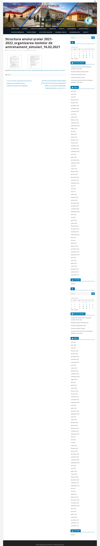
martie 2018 (74, 266)
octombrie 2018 (75, 252)
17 (79, 55)
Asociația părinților (17, 32)
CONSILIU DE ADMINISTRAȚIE (38, 28)
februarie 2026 (74, 100)
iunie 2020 (73, 214)
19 (86, 55)
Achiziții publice (84, 28)
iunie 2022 (73, 166)
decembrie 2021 (75, 177)
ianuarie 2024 (74, 143)
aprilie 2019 (74, 243)
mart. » (76, 59)
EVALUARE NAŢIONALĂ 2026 (78, 74)
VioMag (41, 544)
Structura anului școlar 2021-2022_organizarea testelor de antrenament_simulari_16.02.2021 (38, 70)
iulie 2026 (73, 91)
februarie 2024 (74, 140)
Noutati (9, 74)
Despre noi (52, 28)
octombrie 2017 (75, 275)
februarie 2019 (74, 246)
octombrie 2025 (75, 111)
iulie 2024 (73, 131)
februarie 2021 (74, 197)
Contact (85, 32)
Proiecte (61, 28)
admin (8, 50)
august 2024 (74, 128)
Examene (24, 28)
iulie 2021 (73, 186)
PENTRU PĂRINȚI (31, 32)
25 (83, 57)
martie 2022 (74, 168)
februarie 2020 (74, 226)
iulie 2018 (73, 257)
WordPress (61, 544)
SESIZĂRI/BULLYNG (75, 32)
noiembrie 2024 (75, 123)
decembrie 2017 (75, 269)
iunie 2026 (73, 94)
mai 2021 (73, 191)
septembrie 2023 (75, 151)
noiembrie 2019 (75, 231)
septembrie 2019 (75, 234)
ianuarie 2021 (74, 200)
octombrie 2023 (75, 148)
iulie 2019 (73, 237)
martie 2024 (74, 137)
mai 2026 (73, 97)
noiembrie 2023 (75, 145)
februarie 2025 (74, 120)
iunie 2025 (73, 114)
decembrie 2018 (75, 249)
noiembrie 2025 (75, 108)
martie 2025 (74, 117)
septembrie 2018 (75, 254)
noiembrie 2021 (75, 180)
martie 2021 (74, 194)
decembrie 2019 (75, 229)
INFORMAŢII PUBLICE (60, 32)
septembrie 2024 (75, 125)
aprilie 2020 (74, 220)
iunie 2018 (73, 260)
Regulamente (72, 28)
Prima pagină (15, 28)
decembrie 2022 (75, 160)
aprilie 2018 (74, 263)
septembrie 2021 (75, 183)
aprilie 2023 (74, 157)
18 (83, 55)
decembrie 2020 (75, 203)
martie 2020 (74, 223)
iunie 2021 (73, 188)
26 (86, 57)
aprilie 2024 (74, 134)
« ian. (72, 59)
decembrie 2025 (75, 105)
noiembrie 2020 (75, 206)
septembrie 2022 (75, 163)
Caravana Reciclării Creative (78, 77)
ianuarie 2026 (74, 102)
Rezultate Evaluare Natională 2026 (79, 71)
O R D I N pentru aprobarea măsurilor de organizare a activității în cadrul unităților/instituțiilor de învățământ (18, 83)
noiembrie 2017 (75, 272)
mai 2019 (73, 240)
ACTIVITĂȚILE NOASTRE (45, 32)
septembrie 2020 (75, 211)
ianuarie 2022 (74, 174)
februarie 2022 (74, 171)
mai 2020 (73, 217)
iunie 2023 (73, 154)
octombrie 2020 (75, 209)
